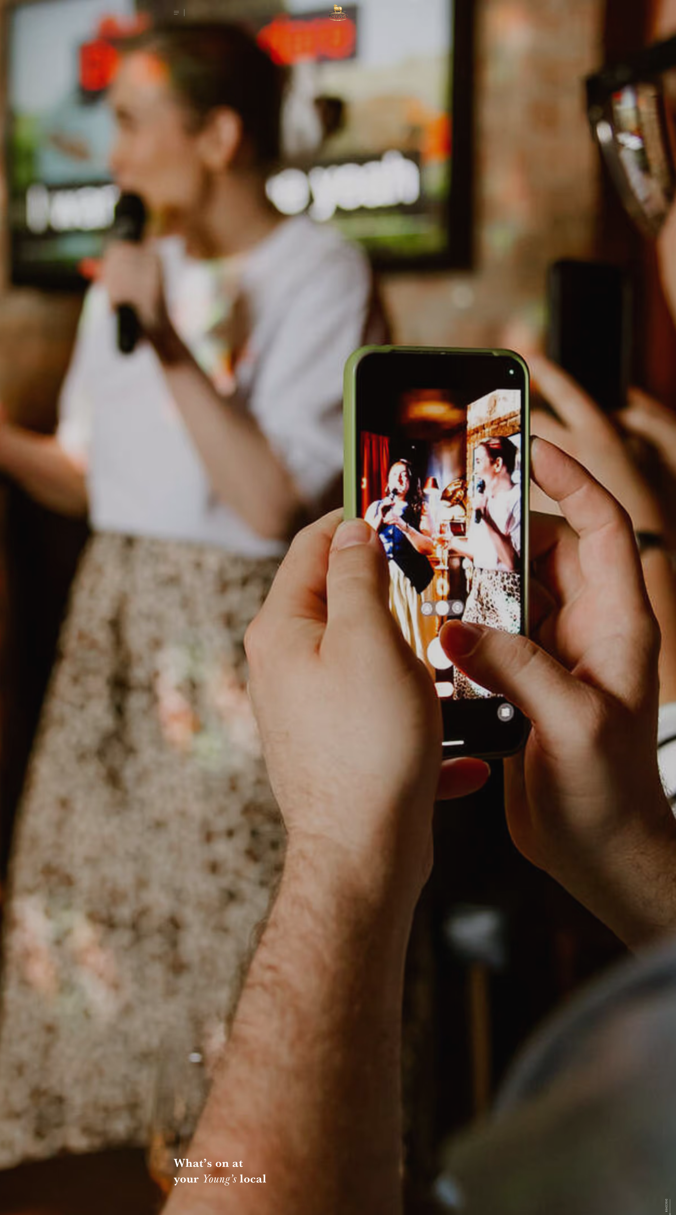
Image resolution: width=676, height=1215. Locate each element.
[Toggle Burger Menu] (176, 13)
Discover (666, 1205)
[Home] (338, 12)
